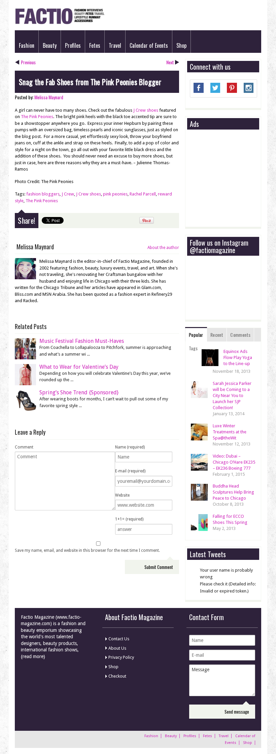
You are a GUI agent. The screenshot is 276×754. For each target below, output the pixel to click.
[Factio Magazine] (59, 23)
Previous (28, 62)
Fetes (94, 45)
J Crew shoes (145, 110)
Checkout (117, 676)
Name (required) (130, 447)
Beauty (50, 45)
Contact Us (118, 638)
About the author (163, 247)
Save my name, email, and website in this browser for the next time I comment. (87, 550)
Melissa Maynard (48, 97)
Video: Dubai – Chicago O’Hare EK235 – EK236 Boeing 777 (234, 462)
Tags (193, 348)
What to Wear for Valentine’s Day (78, 367)
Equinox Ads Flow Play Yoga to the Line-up (237, 357)
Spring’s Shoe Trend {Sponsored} (79, 392)
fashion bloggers (43, 193)
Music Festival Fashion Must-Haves (81, 341)
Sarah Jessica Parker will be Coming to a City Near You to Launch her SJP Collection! (232, 395)
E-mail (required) (130, 471)
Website (122, 495)
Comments (240, 334)
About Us (117, 648)
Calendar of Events (149, 45)
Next (170, 62)
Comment (24, 447)
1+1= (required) (129, 519)
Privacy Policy (121, 657)
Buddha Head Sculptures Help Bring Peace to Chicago (233, 492)
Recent (216, 334)
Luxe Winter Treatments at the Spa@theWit (229, 431)
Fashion (26, 45)
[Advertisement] (233, 179)
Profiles (73, 45)
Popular (196, 334)
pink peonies (115, 193)
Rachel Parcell (143, 193)
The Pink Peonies (37, 116)
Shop (181, 45)
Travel (115, 45)
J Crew (68, 193)
